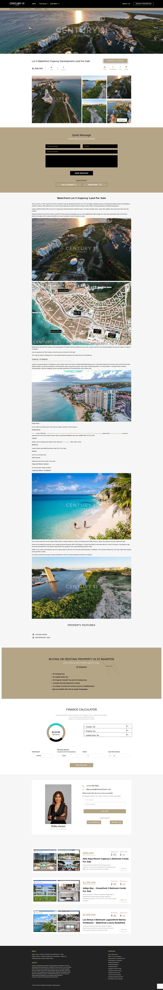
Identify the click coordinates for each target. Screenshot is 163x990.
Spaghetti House (73, 433)
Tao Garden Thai (63, 433)
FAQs (62, 954)
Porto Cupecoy (66, 442)
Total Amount (36, 751)
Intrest (85, 751)
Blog (37, 954)
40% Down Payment (66, 750)
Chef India (94, 433)
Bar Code (55, 433)
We (54, 689)
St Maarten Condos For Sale (114, 968)
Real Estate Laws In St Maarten (115, 978)
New (34, 4)
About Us (126, 4)
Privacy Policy (36, 956)
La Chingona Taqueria (116, 433)
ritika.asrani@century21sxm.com (98, 789)
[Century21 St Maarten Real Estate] (17, 4)
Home (33, 954)
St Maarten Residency (113, 964)
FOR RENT (54, 4)
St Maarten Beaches (113, 966)
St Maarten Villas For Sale (114, 972)
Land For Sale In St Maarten (114, 974)
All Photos (122, 120)
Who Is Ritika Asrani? (113, 954)
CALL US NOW (67, 185)
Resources (56, 956)
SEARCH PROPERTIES (143, 4)
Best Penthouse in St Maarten (115, 960)
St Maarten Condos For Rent (114, 970)
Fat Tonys (81, 433)
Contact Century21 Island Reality (50, 954)
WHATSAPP (93, 185)
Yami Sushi (87, 433)
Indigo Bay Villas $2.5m (113, 962)
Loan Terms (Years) (114, 751)
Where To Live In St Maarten (114, 956)
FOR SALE (43, 4)
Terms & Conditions (46, 956)
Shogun (100, 433)
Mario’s (34, 433)
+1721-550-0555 (92, 786)
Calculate (81, 765)
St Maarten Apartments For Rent (115, 976)
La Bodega (49, 433)
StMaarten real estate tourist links (42, 958)
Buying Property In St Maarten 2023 (116, 958)
